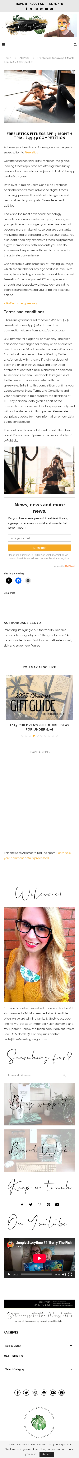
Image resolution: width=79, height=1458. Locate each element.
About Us (37, 3)
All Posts (24, 58)
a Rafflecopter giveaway (20, 303)
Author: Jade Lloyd (22, 623)
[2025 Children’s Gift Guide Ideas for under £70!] (39, 697)
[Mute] (64, 1274)
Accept (46, 1454)
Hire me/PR (55, 3)
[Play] (9, 1274)
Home (20, 3)
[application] (39, 1258)
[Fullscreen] (70, 1274)
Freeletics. (31, 152)
